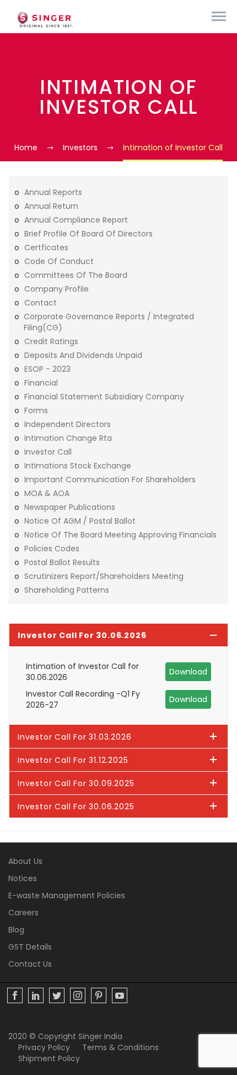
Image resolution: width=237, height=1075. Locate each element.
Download (188, 671)
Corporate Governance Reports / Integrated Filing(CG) (109, 322)
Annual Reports (53, 192)
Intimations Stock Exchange (77, 465)
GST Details (30, 947)
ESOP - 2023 (47, 369)
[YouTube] (119, 995)
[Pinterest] (98, 995)
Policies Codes (51, 548)
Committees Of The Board (75, 275)
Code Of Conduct (59, 261)
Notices (22, 878)
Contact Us (30, 964)
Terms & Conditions (120, 1047)
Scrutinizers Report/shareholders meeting (104, 576)
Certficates (46, 247)
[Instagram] (77, 995)
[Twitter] (56, 995)
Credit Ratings (51, 341)
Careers (23, 912)
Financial (41, 382)
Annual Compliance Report (76, 219)
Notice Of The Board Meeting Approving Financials (120, 534)
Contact (40, 302)
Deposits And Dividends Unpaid (83, 355)
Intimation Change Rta (68, 438)
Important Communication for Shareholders (110, 479)
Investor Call (48, 451)
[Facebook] (15, 995)
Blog (16, 930)
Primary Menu (219, 16)
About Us (25, 861)
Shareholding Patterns (66, 590)
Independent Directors (67, 424)
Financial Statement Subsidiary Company (104, 396)
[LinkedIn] (36, 995)
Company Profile (56, 288)
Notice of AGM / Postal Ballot (80, 520)
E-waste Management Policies (66, 895)
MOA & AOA (46, 493)
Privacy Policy (44, 1047)
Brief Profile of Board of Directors (88, 233)
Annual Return (51, 206)
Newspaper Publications (69, 507)
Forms (36, 410)
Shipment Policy (49, 1058)
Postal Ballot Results (62, 562)
